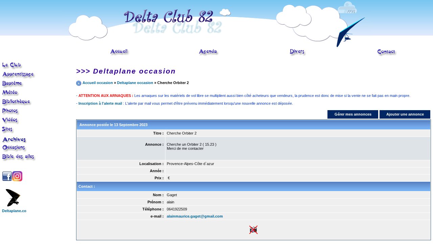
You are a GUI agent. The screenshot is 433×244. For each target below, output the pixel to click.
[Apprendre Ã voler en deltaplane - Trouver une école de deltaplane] (19, 78)
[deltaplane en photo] (11, 115)
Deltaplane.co (14, 211)
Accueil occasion (98, 83)
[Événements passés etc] (14, 142)
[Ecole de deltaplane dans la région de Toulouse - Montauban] (120, 55)
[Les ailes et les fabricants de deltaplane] (19, 160)
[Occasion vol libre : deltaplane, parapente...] (14, 151)
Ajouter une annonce (405, 114)
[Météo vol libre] (11, 96)
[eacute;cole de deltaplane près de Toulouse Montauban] (12, 69)
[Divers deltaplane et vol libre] (298, 55)
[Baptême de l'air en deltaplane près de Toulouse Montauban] (13, 87)
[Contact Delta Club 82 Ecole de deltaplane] (387, 56)
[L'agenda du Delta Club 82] (209, 55)
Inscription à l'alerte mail (100, 103)
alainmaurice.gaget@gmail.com (195, 216)
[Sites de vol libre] (8, 133)
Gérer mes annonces (353, 114)
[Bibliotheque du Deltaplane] (17, 105)
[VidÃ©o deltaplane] (11, 124)
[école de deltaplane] (216, 46)
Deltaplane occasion (135, 83)
